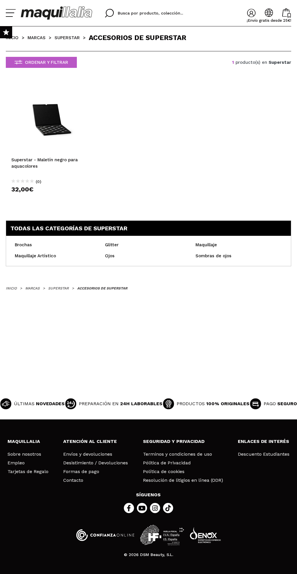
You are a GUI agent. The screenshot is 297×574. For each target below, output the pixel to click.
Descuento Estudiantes (263, 454)
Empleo (16, 463)
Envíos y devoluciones (87, 454)
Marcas (37, 37)
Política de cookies (163, 471)
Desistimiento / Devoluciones (95, 463)
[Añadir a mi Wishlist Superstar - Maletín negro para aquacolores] (51, 89)
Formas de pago (81, 471)
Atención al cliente (90, 441)
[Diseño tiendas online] (205, 535)
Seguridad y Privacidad (173, 441)
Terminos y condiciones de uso (177, 454)
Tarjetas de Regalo (28, 471)
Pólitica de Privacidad (167, 463)
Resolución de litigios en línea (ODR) (183, 480)
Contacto (73, 480)
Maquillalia (24, 441)
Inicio (12, 37)
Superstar (67, 37)
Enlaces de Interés (263, 441)
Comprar (51, 200)
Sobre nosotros (24, 454)
